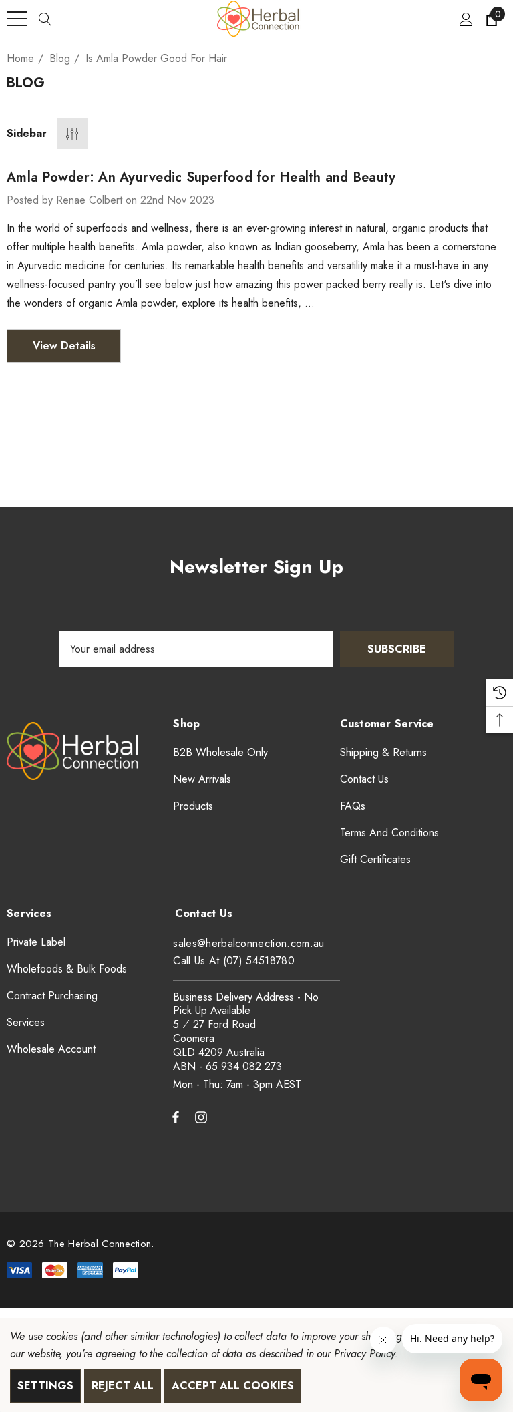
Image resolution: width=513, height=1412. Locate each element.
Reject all (123, 1385)
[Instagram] (203, 1116)
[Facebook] (176, 1116)
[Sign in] (465, 18)
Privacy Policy (364, 1353)
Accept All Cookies (233, 1385)
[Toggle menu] (17, 19)
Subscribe (396, 649)
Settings (45, 1385)
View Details (64, 345)
